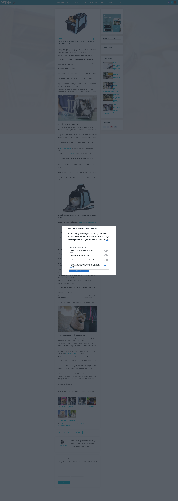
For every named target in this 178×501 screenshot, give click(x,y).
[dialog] (89, 250)
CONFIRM (79, 270)
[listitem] (89, 247)
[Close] (113, 228)
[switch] (106, 251)
